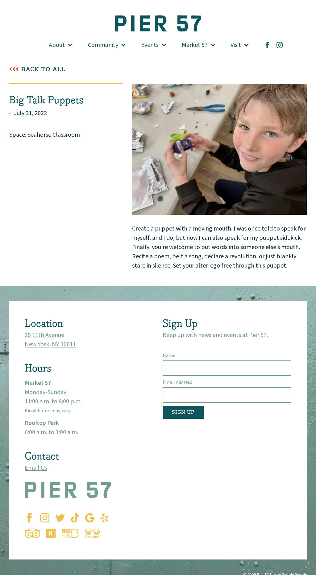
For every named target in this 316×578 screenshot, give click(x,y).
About (57, 45)
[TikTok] (75, 517)
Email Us (36, 468)
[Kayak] (51, 533)
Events (150, 45)
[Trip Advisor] (32, 533)
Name (169, 355)
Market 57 (195, 45)
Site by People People (288, 575)
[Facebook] (267, 45)
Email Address (177, 382)
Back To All (43, 69)
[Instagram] (279, 45)
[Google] (89, 517)
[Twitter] (60, 517)
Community (103, 45)
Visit (236, 45)
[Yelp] (104, 517)
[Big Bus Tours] (70, 533)
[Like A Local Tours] (92, 533)
